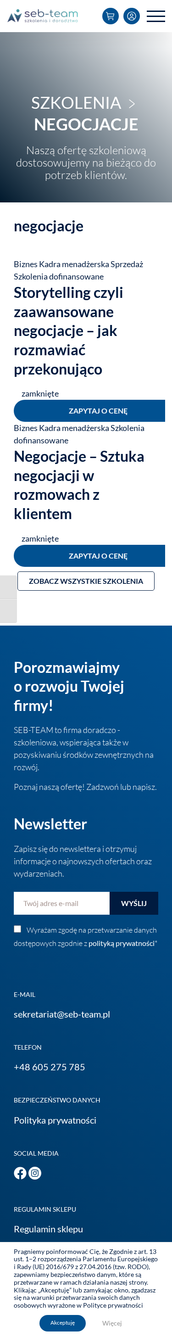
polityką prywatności (122, 943)
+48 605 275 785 (49, 1066)
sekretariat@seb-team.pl (62, 1013)
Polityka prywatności (55, 1119)
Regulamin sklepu (48, 1228)
